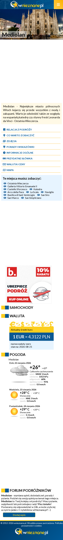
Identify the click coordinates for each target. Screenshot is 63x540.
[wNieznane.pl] (26, 7)
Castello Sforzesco (17, 189)
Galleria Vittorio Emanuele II (22, 186)
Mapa (10, 169)
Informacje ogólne (20, 152)
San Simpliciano (33, 197)
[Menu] (58, 4)
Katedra (37, 189)
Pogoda (17, 354)
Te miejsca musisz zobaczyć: (22, 178)
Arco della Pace (15, 192)
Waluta (17, 316)
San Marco (13, 197)
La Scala (34, 192)
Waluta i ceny (16, 164)
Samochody (21, 307)
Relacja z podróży (19, 129)
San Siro (45, 194)
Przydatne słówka (19, 158)
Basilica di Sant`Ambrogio (21, 194)
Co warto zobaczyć (20, 135)
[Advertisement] (31, 71)
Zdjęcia (12, 141)
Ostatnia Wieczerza (17, 183)
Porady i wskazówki (20, 146)
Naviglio (49, 192)
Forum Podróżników (30, 490)
